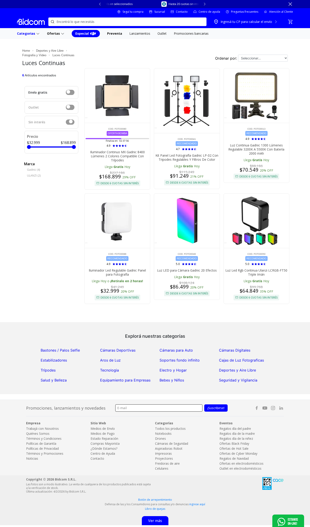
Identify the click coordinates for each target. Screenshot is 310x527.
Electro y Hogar (173, 370)
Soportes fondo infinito (180, 360)
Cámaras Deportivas (117, 350)
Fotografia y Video (34, 55)
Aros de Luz (110, 360)
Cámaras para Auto (176, 350)
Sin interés (36, 122)
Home (26, 50)
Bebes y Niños (172, 380)
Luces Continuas (63, 55)
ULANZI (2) (34, 175)
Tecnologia (109, 370)
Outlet (33, 107)
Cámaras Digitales (234, 350)
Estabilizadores (54, 360)
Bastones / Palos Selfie (60, 350)
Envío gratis (37, 92)
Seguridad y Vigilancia (238, 380)
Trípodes (48, 370)
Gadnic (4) (33, 170)
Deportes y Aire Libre (50, 50)
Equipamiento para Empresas (125, 380)
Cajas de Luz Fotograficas (241, 360)
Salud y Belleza (54, 380)
